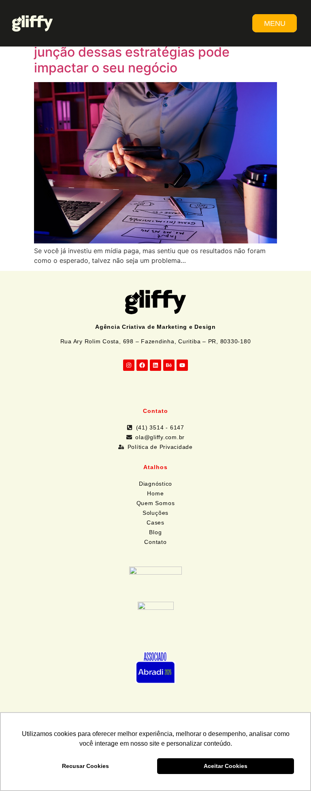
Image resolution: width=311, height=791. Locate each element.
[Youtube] (182, 365)
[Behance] (169, 365)
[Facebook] (142, 365)
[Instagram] (128, 365)
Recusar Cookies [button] (85, 766)
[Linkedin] (155, 365)
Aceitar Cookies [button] (225, 766)
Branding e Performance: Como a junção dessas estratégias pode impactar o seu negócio (135, 52)
